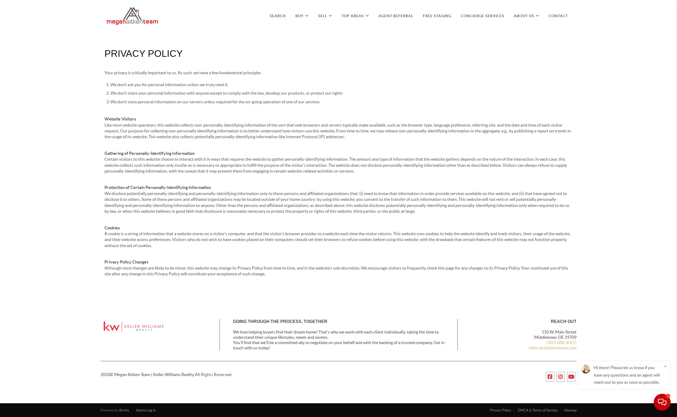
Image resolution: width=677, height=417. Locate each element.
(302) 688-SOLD (561, 342)
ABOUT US (524, 16)
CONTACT (558, 16)
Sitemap (570, 410)
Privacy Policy (500, 410)
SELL (322, 16)
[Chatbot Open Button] (662, 402)
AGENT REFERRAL (395, 16)
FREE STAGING (437, 16)
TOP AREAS (353, 16)
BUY (299, 16)
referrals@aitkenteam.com (553, 347)
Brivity (124, 410)
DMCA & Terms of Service (537, 410)
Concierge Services (482, 16)
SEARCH (278, 16)
